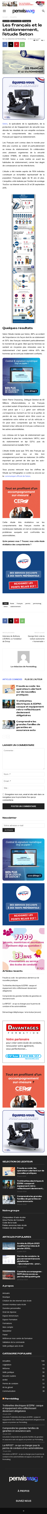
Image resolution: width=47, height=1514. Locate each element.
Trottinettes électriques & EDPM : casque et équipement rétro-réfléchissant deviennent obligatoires (20, 988)
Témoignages (26, 21)
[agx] (23, 949)
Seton (5, 124)
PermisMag (12, 1399)
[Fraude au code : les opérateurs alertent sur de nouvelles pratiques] (9, 689)
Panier (5, 1334)
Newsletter (7, 1331)
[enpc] (23, 98)
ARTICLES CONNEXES (12, 679)
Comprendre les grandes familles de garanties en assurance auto (22, 997)
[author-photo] (24, 663)
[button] (4, 11)
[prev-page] (4, 736)
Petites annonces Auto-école (15, 1225)
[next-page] (8, 736)
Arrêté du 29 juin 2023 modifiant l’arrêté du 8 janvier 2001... (28, 1246)
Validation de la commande (14, 1342)
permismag (37, 603)
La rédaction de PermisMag (15, 39)
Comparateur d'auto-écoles (14, 1217)
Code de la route (10, 1223)
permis (27, 603)
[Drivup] (23, 376)
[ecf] (23, 572)
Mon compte (8, 1327)
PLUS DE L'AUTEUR (33, 679)
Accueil (5, 17)
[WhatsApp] (22, 44)
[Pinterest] (16, 44)
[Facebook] (5, 44)
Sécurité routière (16, 21)
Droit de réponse (9, 1312)
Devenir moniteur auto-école (14, 1304)
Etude (12, 603)
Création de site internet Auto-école (17, 1300)
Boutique (6, 1297)
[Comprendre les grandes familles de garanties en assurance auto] (9, 724)
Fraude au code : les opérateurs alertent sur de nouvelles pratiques (21, 979)
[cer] (23, 499)
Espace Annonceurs (10, 1316)
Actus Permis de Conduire (13, 1220)
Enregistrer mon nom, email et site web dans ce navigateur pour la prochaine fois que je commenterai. (23, 797)
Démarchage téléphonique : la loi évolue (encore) (22, 1012)
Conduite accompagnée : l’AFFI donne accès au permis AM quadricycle (29, 1274)
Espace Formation (10, 1319)
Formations (7, 1323)
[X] (10, 44)
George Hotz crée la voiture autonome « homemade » (36, 639)
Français (20, 603)
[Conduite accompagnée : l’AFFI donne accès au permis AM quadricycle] (9, 1275)
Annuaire (6, 1293)
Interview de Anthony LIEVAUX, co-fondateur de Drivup (12, 639)
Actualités (13, 17)
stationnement (15, 606)
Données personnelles (12, 1308)
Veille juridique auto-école (13, 1346)
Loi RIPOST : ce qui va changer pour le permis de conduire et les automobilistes (21, 1005)
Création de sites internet (13, 1228)
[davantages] (23, 3)
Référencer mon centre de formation (17, 1338)
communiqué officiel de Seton (17, 476)
